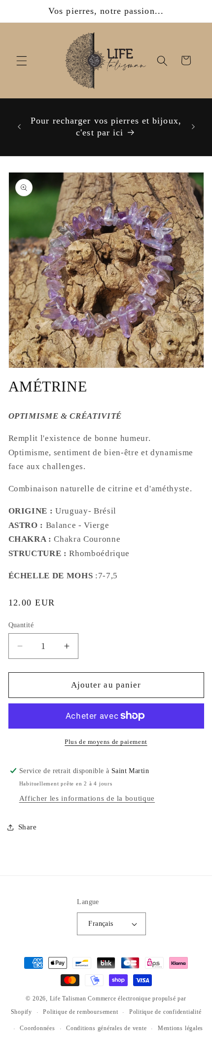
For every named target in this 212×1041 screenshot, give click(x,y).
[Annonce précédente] (19, 127)
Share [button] (27, 827)
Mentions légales (180, 1028)
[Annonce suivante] (193, 127)
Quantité (21, 625)
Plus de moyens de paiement (106, 741)
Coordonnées (37, 1028)
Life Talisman (68, 998)
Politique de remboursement (80, 1011)
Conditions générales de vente (106, 1028)
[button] (22, 60)
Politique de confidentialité (165, 1011)
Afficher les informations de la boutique (87, 798)
